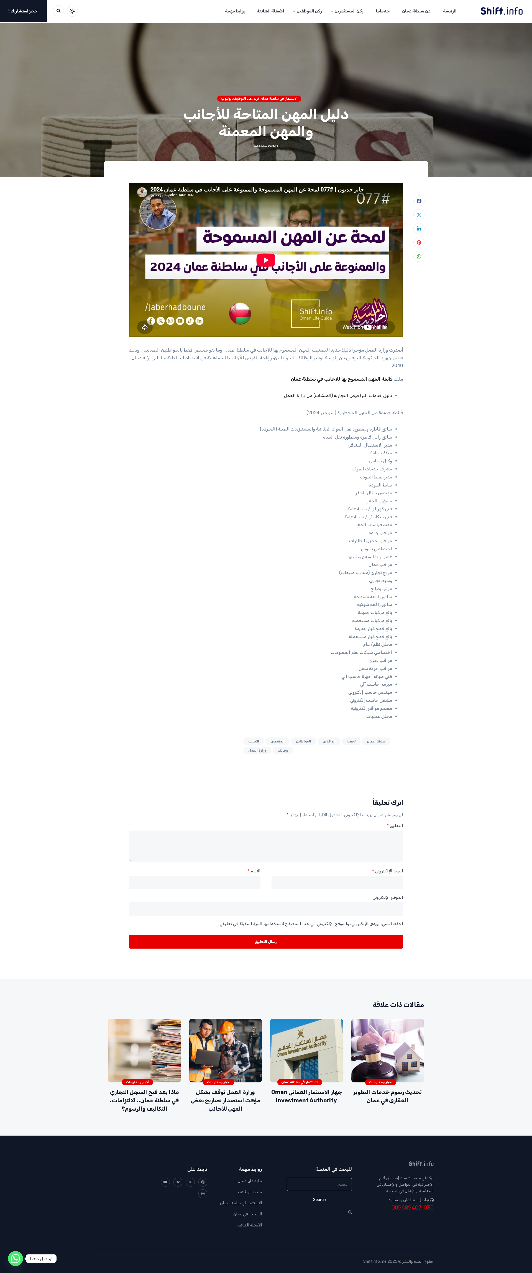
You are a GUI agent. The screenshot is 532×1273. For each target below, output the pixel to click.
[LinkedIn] (418, 228)
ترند (256, 99)
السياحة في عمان (247, 1214)
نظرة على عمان (250, 1181)
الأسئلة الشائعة (249, 1225)
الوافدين (329, 741)
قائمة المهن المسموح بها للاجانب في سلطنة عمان (342, 379)
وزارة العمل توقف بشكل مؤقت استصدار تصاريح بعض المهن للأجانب (225, 1100)
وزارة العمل (257, 750)
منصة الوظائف (250, 1192)
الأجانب (253, 741)
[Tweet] (418, 214)
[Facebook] (418, 200)
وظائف (283, 750)
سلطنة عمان (376, 741)
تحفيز (351, 741)
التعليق (395, 825)
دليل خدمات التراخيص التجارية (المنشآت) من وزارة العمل (338, 395)
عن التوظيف (242, 99)
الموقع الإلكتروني (388, 897)
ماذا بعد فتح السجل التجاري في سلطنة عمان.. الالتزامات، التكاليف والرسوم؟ (144, 1100)
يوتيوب (226, 99)
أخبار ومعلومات (381, 1082)
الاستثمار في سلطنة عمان (279, 99)
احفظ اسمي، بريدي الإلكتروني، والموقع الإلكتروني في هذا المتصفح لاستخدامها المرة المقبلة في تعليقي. (311, 923)
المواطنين (303, 741)
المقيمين (277, 741)
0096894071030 (413, 1208)
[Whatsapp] (15, 1258)
